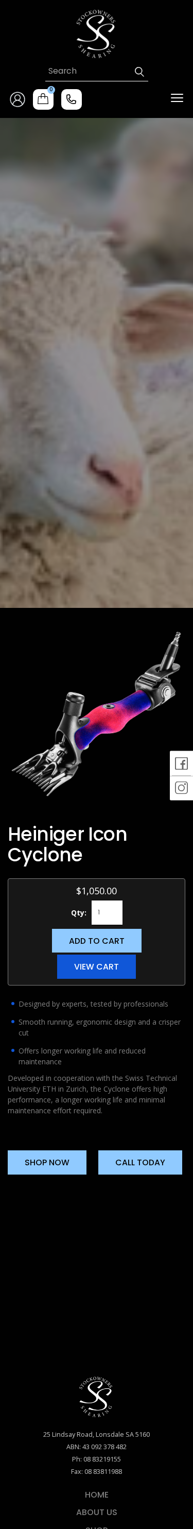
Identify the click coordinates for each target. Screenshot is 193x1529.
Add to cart (97, 941)
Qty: (78, 913)
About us (96, 1512)
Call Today (140, 1162)
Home (97, 1495)
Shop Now (47, 1162)
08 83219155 (102, 1459)
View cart (96, 967)
